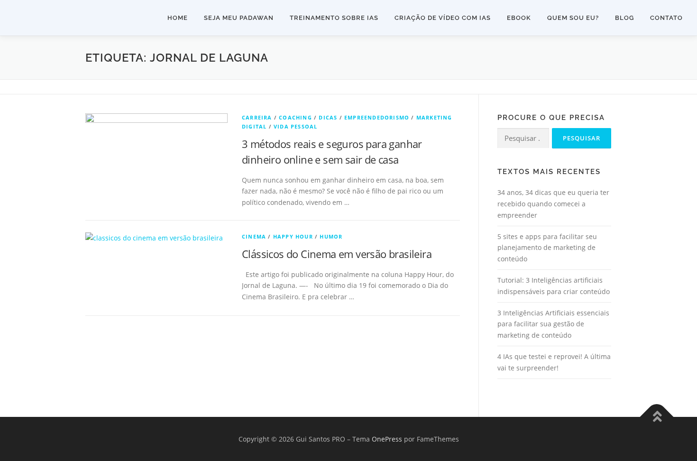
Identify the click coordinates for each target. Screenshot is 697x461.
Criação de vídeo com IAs (442, 17)
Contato (666, 17)
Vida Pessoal (295, 126)
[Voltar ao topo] (657, 416)
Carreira (257, 117)
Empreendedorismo (376, 117)
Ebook (519, 17)
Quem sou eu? (573, 17)
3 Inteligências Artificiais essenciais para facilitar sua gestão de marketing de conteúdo (553, 324)
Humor (331, 236)
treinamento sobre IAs (334, 17)
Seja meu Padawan (239, 17)
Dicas (328, 117)
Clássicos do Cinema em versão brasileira (336, 254)
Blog (624, 17)
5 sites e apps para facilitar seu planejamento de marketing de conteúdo (547, 248)
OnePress (387, 438)
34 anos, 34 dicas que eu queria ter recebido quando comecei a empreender (553, 204)
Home (177, 17)
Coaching (295, 117)
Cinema (254, 236)
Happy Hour (293, 236)
